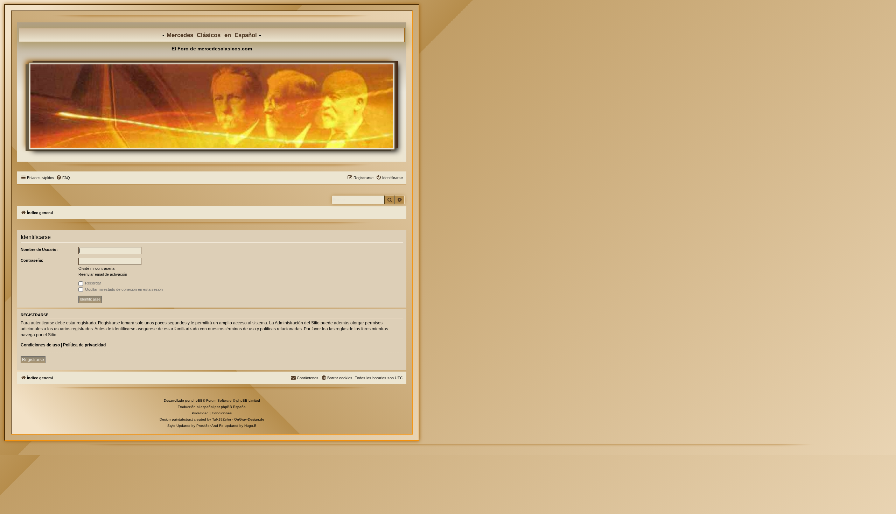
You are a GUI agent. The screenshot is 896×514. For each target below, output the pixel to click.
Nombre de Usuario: (39, 249)
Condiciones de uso (40, 345)
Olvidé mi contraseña (96, 268)
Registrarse (33, 359)
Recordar (92, 283)
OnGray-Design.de (249, 419)
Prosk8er (203, 426)
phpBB (197, 400)
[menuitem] (63, 178)
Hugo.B (250, 426)
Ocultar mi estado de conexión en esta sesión (123, 289)
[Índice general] (211, 106)
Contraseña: (32, 260)
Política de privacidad (84, 345)
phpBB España (233, 407)
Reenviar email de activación (102, 274)
